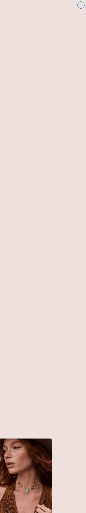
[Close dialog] (81, 5)
